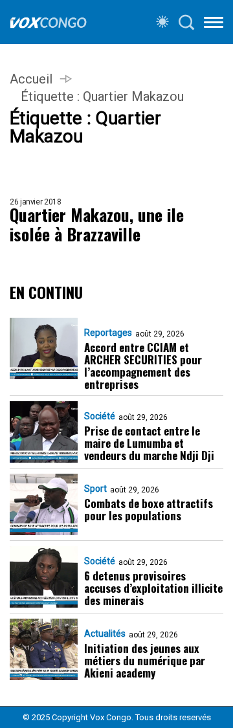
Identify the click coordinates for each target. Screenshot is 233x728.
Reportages (108, 332)
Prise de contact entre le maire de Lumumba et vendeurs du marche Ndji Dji (149, 443)
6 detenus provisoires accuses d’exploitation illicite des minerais (153, 587)
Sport (95, 488)
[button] (213, 24)
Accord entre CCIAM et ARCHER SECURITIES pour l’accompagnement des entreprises (143, 365)
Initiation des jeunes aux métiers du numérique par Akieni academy (144, 660)
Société (99, 416)
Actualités (105, 633)
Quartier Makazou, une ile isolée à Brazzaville (97, 224)
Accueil (31, 79)
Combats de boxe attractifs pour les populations (148, 509)
